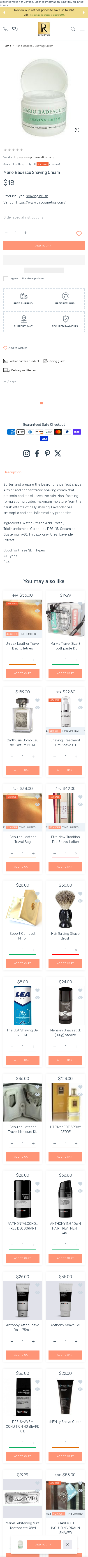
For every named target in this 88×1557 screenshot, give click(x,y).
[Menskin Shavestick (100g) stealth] (65, 1005)
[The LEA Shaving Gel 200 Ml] (22, 1005)
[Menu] (82, 29)
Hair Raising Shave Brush (65, 936)
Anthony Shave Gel (66, 1325)
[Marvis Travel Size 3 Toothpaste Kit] (65, 619)
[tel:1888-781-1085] (5, 28)
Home (7, 45)
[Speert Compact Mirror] (22, 909)
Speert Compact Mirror (22, 936)
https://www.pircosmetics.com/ (34, 157)
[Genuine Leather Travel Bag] (22, 812)
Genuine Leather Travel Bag (22, 839)
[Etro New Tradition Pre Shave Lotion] (65, 812)
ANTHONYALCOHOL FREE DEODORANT (23, 1226)
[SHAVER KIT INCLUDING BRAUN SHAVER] (65, 1498)
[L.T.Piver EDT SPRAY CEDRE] (65, 1102)
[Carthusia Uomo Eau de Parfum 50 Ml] (22, 715)
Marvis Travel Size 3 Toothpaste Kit (66, 646)
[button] (4, 12)
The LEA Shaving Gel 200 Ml (23, 1032)
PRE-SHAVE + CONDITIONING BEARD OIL (22, 1426)
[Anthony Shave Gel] (65, 1300)
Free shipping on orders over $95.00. (47, 15)
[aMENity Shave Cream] (65, 1397)
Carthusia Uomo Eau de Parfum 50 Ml (22, 742)
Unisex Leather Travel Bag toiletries (22, 646)
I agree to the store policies (26, 278)
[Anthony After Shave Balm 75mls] (22, 1300)
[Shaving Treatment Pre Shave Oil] (65, 715)
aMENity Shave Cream (65, 1422)
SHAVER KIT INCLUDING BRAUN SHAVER (65, 1528)
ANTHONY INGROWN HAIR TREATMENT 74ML (65, 1228)
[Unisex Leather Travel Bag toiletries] (22, 619)
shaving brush (37, 196)
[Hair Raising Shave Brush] (65, 909)
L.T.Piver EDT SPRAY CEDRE (65, 1129)
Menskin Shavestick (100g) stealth (65, 1032)
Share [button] (11, 382)
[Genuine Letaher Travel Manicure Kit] (22, 1102)
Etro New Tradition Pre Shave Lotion (65, 839)
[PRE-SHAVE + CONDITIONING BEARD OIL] (22, 1397)
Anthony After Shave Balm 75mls (22, 1327)
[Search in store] (73, 29)
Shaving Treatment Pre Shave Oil (65, 742)
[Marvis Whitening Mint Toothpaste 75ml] (22, 1498)
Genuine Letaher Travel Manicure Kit (22, 1129)
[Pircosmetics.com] (44, 29)
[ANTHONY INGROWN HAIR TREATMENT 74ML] (65, 1199)
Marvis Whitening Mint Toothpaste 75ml (22, 1525)
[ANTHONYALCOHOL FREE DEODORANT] (22, 1199)
